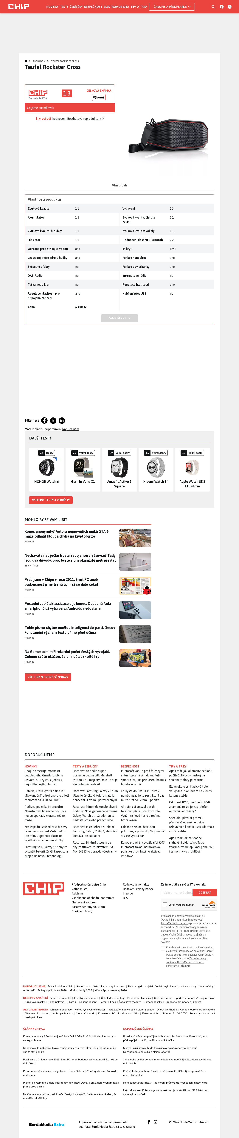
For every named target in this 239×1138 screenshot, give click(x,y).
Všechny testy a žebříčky (51, 500)
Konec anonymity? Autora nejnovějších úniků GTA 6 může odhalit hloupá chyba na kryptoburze (66, 533)
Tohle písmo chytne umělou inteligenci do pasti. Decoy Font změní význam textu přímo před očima (70, 630)
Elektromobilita (116, 6)
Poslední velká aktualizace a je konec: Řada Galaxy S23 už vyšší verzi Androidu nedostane (70, 1073)
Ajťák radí (29, 990)
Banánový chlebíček (139, 997)
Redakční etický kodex (138, 889)
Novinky (52, 6)
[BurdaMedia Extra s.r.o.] (43, 888)
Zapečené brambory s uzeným (183, 1001)
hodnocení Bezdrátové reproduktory (76, 118)
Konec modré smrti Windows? (197, 1009)
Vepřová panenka (60, 997)
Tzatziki (71, 1001)
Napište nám (70, 429)
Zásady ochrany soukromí (89, 906)
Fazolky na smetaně (86, 997)
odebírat (204, 892)
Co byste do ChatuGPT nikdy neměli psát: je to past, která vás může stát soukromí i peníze (142, 795)
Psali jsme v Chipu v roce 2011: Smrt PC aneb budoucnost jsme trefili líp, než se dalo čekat (61, 581)
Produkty (39, 61)
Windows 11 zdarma (37, 1013)
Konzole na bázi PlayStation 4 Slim (118, 1013)
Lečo (113, 1001)
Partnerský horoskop (113, 986)
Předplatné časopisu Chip (89, 884)
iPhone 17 (168, 1013)
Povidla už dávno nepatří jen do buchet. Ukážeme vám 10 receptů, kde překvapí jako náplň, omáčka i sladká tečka (165, 1038)
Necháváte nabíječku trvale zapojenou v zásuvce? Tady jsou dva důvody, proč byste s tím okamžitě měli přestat (70, 557)
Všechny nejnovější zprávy (48, 677)
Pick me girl (135, 986)
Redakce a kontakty (136, 884)
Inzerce (128, 893)
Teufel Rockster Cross (65, 61)
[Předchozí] (32, 469)
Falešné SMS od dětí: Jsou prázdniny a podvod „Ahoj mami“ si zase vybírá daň (143, 831)
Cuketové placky (35, 1001)
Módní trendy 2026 (81, 990)
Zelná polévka (56, 1001)
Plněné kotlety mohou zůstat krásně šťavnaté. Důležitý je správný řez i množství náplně (164, 1073)
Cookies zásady (82, 911)
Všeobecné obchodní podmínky (93, 898)
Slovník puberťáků (87, 986)
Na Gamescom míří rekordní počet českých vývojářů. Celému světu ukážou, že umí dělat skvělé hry (67, 654)
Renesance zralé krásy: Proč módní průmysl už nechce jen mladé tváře (165, 1082)
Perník (103, 1001)
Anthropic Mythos (62, 1013)
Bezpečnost (93, 6)
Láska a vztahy (187, 986)
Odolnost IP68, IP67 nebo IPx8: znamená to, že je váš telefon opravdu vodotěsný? (189, 806)
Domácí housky (153, 1001)
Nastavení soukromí (85, 902)
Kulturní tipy (206, 986)
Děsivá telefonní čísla (60, 986)
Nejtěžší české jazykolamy (160, 986)
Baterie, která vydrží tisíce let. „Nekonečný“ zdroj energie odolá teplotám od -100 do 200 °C (47, 795)
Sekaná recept (88, 1001)
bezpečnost (130, 766)
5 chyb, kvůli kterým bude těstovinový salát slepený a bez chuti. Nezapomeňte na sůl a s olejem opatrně (160, 1049)
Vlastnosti (119, 185)
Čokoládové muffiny (112, 997)
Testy (64, 6)
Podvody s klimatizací (202, 1013)
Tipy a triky (139, 6)
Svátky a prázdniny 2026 (52, 990)
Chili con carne (163, 997)
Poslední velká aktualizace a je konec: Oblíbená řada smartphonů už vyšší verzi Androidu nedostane (68, 605)
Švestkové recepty (130, 1001)
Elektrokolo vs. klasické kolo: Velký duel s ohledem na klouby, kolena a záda (190, 791)
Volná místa (79, 889)
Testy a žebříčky (85, 766)
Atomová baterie (85, 1013)
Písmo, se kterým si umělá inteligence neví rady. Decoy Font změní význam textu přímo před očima (71, 1084)
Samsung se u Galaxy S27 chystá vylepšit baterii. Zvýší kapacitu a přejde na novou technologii (46, 851)
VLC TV (182, 1013)
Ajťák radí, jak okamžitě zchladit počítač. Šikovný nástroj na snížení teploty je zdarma (190, 775)
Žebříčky (76, 6)
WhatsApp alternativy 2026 (111, 990)
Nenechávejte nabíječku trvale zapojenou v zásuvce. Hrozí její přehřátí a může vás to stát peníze (69, 1049)
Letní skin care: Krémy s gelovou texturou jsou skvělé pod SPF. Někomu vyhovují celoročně (165, 1092)
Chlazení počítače (61, 1009)
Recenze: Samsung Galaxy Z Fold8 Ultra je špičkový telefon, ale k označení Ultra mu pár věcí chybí (95, 795)
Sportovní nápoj (184, 997)
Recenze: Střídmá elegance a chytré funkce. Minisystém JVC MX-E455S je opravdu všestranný (95, 847)
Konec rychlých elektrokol (90, 1009)
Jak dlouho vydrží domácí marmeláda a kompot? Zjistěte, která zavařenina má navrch (167, 1061)
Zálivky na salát (205, 997)
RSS (125, 898)
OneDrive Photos (167, 1009)
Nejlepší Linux (33, 1017)
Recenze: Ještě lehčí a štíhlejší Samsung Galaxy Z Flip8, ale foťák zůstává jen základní (95, 831)
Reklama (77, 893)
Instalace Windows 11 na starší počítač (131, 1009)
